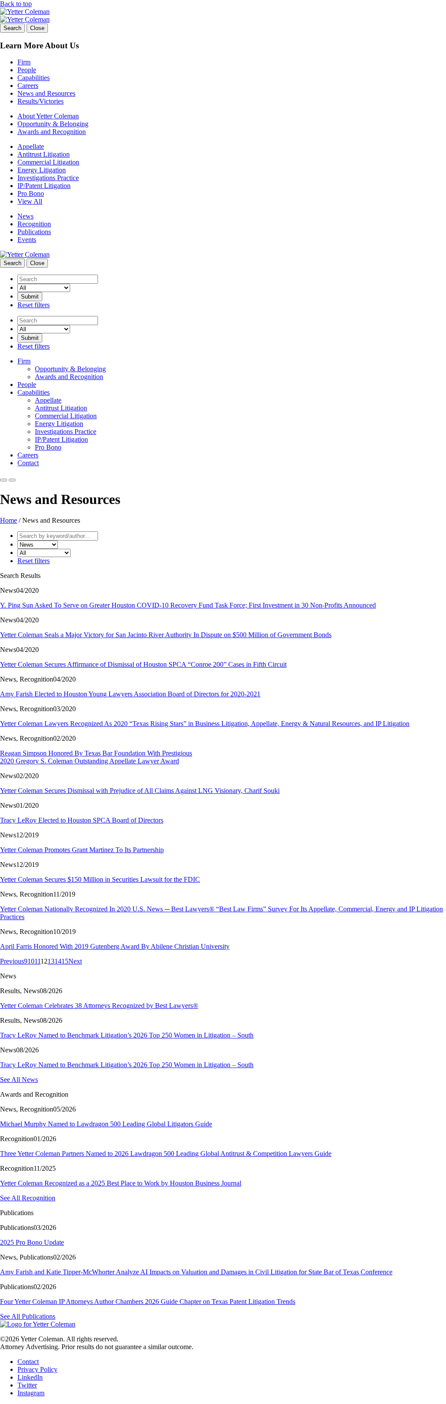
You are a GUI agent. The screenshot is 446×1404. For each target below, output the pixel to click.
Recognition (34, 224)
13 (50, 961)
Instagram (30, 1393)
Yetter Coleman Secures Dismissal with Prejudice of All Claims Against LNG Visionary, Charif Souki (140, 790)
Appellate (30, 146)
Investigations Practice (48, 177)
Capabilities (33, 77)
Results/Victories (40, 101)
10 (30, 961)
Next (75, 961)
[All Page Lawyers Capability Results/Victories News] (43, 287)
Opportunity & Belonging (52, 124)
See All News (19, 1079)
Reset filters (33, 305)
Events (26, 239)
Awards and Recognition (51, 131)
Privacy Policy (37, 1369)
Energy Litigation (41, 170)
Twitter (27, 1385)
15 (64, 961)
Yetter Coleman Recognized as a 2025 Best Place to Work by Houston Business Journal (120, 1183)
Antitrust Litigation (43, 154)
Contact (28, 463)
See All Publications (27, 1316)
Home (8, 520)
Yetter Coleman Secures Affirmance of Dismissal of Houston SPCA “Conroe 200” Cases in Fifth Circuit (143, 664)
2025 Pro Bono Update (32, 1242)
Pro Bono (30, 193)
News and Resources (46, 93)
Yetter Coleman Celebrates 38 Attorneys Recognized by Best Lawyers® (99, 1005)
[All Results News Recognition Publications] (37, 544)
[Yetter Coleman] (25, 11)
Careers (27, 85)
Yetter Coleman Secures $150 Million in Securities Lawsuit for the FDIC (100, 879)
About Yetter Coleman (48, 116)
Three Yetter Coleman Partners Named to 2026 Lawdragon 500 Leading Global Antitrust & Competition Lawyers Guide (165, 1153)
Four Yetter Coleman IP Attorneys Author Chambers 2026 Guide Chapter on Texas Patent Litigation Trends (147, 1301)
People (26, 70)
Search (12, 28)
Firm (23, 62)
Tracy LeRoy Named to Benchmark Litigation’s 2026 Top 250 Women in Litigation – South (126, 1035)
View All (29, 201)
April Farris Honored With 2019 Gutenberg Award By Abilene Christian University (115, 946)
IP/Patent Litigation (44, 185)
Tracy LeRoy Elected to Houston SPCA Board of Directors (81, 820)
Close (37, 28)
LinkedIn (30, 1377)
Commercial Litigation (48, 162)
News (25, 216)
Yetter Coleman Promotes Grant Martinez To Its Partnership (82, 849)
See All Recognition (27, 1198)
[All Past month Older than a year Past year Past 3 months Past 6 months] (44, 552)
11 (37, 961)
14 (57, 961)
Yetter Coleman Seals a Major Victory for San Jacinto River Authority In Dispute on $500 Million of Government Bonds (165, 634)
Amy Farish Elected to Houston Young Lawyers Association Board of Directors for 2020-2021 (130, 694)
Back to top (16, 3)
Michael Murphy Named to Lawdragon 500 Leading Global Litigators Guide (106, 1124)
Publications (34, 231)
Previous (12, 961)
